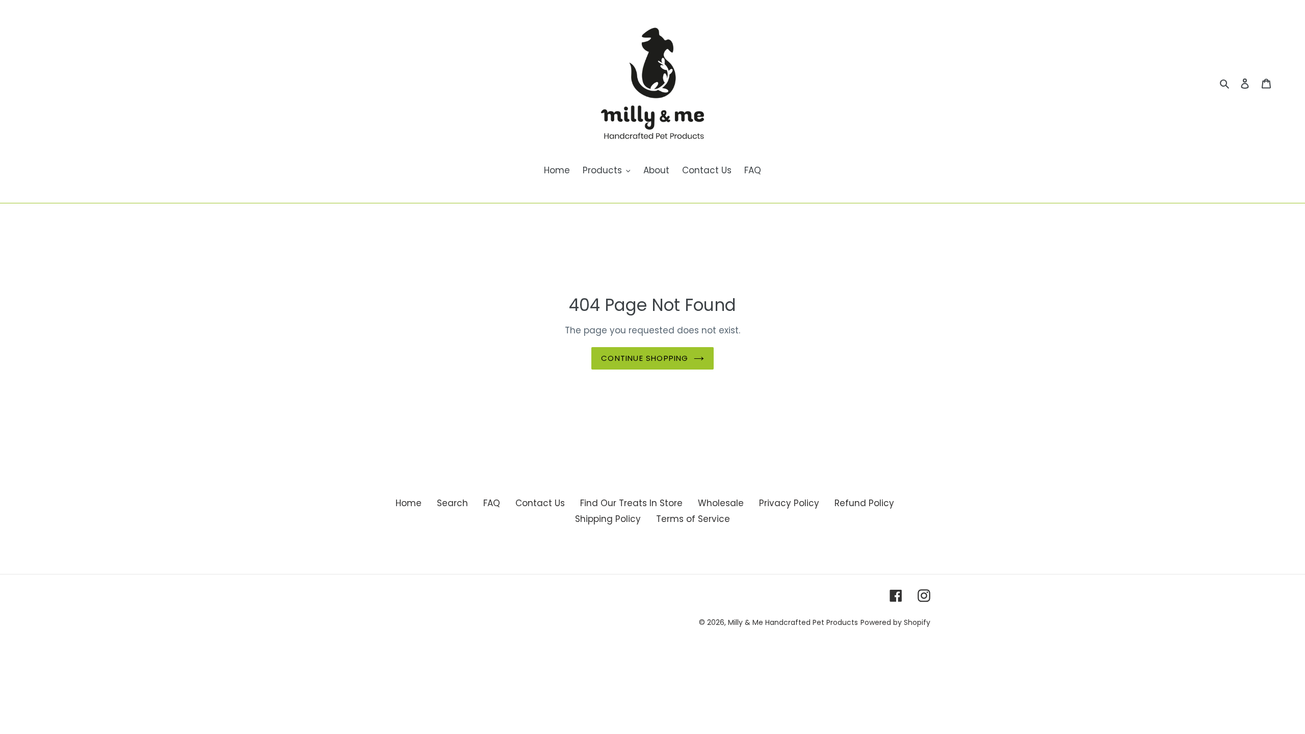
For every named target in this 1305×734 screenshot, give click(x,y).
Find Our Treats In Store (631, 503)
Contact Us (540, 503)
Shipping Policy (608, 519)
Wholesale (721, 503)
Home (409, 503)
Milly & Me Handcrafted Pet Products (793, 622)
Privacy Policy (789, 503)
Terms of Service (693, 519)
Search (452, 503)
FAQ (491, 503)
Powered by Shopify (895, 622)
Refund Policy (864, 503)
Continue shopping (644, 358)
